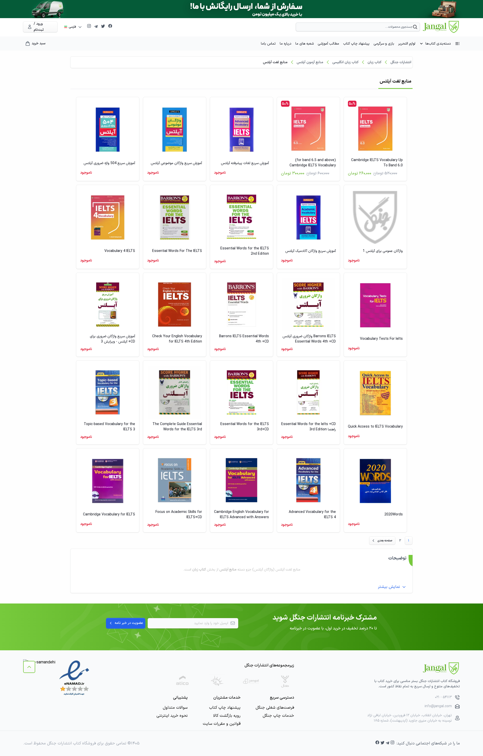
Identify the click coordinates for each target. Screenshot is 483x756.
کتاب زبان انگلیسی (345, 62)
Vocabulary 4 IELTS (119, 251)
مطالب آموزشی (328, 43)
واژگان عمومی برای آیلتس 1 (383, 251)
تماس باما (268, 43)
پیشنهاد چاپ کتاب (356, 43)
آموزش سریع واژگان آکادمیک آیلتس (310, 251)
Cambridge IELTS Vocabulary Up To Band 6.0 (377, 163)
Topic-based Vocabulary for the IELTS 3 (109, 427)
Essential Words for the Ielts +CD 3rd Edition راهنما (308, 427)
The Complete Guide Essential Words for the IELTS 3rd (177, 427)
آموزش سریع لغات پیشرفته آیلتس (245, 163)
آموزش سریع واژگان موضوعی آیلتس (176, 163)
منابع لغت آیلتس (275, 62)
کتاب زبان (374, 62)
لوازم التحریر (406, 43)
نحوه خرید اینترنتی (172, 716)
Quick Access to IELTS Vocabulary (375, 426)
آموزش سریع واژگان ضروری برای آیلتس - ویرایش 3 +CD (112, 339)
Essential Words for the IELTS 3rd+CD (244, 427)
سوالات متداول (175, 708)
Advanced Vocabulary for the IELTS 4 (312, 514)
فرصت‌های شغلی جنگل (275, 708)
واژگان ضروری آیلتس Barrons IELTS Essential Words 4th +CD (309, 339)
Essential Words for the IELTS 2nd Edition (244, 251)
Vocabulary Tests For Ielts (381, 339)
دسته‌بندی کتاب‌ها (438, 43)
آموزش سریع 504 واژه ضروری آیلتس (109, 163)
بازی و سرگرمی (384, 43)
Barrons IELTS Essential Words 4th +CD (244, 339)
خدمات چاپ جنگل (278, 716)
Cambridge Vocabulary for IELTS (109, 514)
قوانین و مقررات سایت (221, 724)
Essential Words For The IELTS (177, 251)
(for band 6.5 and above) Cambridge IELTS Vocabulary (313, 163)
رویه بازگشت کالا (226, 716)
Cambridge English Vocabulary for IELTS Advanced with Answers (241, 514)
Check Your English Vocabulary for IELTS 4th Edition (177, 339)
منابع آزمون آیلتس (310, 62)
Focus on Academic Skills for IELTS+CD (178, 514)
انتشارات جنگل (400, 62)
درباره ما (285, 43)
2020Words (393, 514)
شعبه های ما (304, 43)
